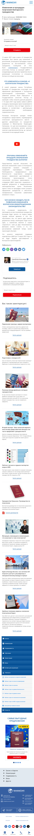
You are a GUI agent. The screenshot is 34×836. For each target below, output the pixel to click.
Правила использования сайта (22, 820)
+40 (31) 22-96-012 (7, 799)
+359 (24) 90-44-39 (28, 801)
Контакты (5, 834)
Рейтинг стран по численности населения (15, 697)
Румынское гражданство (17, 749)
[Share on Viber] (11, 249)
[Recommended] (17, 491)
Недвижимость (9, 648)
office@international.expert (8, 801)
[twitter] (28, 826)
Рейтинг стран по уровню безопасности (14, 689)
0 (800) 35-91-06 (6, 795)
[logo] (9, 2)
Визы (6, 663)
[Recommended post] (17, 315)
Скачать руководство (12, 513)
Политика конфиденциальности (22, 816)
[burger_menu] (31, 2)
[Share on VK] (19, 249)
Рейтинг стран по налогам (11, 685)
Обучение (8, 653)
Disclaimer (8, 820)
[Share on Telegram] (3, 249)
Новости (7, 710)
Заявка (29, 834)
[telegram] (9, 826)
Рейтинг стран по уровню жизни (13, 693)
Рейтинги (7, 672)
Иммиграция (8, 643)
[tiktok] (20, 826)
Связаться (17, 269)
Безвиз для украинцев (11, 668)
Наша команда (9, 816)
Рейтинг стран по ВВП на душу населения (15, 701)
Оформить (17, 757)
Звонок (21, 834)
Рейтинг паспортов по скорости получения (15, 677)
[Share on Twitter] (23, 249)
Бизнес (7, 638)
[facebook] (27, 259)
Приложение (13, 834)
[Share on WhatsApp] (7, 249)
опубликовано (13, 68)
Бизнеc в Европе (12, 771)
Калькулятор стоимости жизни (12, 705)
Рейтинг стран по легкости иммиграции (14, 681)
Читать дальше (17, 335)
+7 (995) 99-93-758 (28, 795)
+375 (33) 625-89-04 (29, 798)
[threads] (17, 826)
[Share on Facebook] (15, 249)
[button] (14, 762)
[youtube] (13, 826)
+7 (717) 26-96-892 (28, 803)
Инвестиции (8, 658)
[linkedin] (24, 826)
